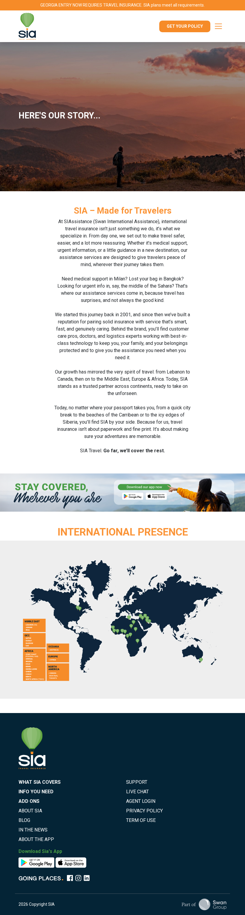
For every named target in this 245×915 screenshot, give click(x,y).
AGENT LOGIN (140, 801)
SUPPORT (136, 782)
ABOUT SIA (30, 811)
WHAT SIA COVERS (40, 782)
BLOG (24, 820)
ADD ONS (29, 801)
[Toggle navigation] (218, 26)
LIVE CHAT (137, 791)
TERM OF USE (141, 820)
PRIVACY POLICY (144, 811)
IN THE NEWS (33, 830)
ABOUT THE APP (36, 839)
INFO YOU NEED (36, 791)
